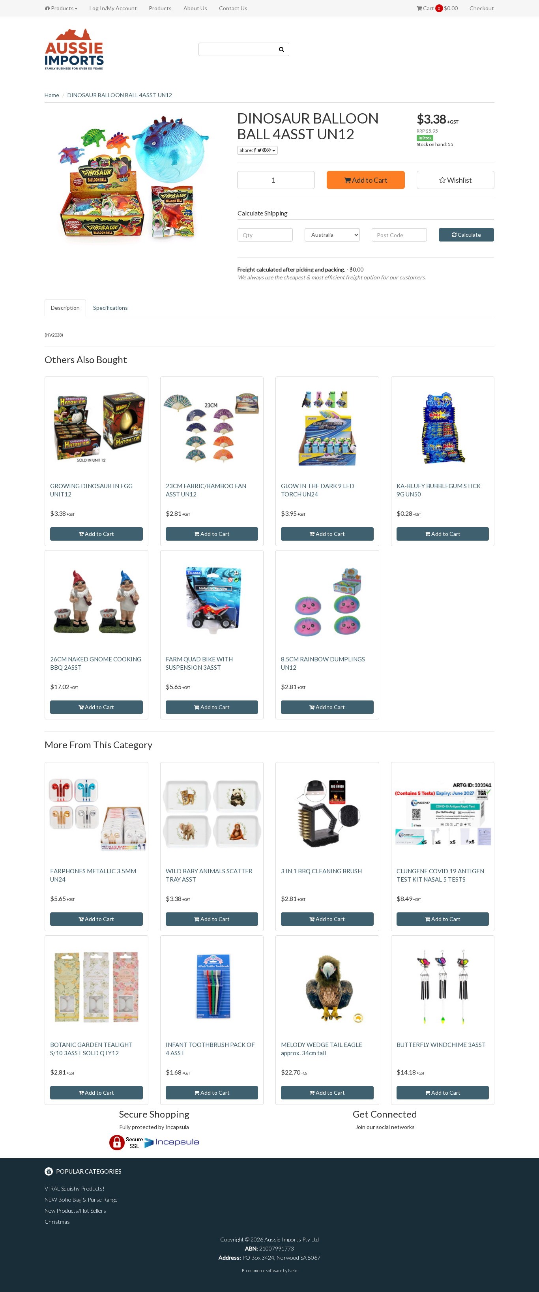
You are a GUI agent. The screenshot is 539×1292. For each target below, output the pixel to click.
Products (62, 8)
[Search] (281, 49)
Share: (247, 150)
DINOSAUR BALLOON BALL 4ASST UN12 (119, 95)
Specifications (110, 307)
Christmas (57, 1221)
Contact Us (233, 8)
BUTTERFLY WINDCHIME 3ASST (441, 1044)
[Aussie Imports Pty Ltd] (74, 48)
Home (52, 95)
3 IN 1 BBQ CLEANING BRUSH (321, 870)
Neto (292, 1270)
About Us (195, 8)
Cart (440, 8)
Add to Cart (369, 180)
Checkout (482, 8)
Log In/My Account (113, 8)
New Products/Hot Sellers (75, 1210)
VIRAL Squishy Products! (75, 1188)
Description (65, 307)
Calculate (469, 234)
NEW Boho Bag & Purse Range (81, 1199)
